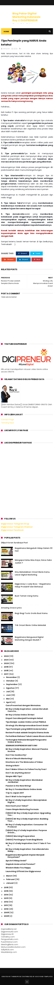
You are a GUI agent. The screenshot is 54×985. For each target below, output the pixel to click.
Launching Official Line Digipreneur (23, 871)
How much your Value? (17, 806)
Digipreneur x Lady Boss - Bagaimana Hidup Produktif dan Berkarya (33, 585)
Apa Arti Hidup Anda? (16, 860)
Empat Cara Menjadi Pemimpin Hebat (24, 718)
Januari (10, 883)
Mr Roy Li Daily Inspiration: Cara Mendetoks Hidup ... (27, 850)
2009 (6, 912)
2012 (6, 901)
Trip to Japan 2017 (15, 793)
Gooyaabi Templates (44, 976)
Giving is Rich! (12, 765)
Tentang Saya (7, 422)
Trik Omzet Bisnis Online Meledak (30, 625)
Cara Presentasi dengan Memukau (23, 705)
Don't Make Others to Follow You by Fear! (26, 769)
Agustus (10, 688)
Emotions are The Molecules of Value (24, 762)
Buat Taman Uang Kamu (26, 596)
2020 (6, 663)
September (12, 684)
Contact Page (7, 419)
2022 (6, 656)
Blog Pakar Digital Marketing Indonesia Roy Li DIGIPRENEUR (26, 17)
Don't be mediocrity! (16, 755)
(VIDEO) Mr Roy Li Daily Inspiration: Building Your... (27, 819)
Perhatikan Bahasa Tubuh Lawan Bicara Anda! (29, 736)
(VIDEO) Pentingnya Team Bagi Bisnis (24, 839)
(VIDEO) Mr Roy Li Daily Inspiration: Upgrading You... (28, 814)
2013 (6, 898)
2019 (6, 667)
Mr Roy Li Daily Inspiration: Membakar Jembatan (24, 781)
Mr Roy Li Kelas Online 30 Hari (20, 714)
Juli (8, 691)
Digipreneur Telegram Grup (15, 523)
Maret (9, 876)
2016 (6, 887)
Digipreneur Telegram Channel (17, 527)
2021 (6, 660)
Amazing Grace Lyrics (11, 607)
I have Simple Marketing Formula (22, 809)
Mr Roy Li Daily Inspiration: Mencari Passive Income (27, 750)
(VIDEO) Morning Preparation (20, 836)
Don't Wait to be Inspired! (18, 796)
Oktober (10, 680)
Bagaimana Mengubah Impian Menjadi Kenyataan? (25, 856)
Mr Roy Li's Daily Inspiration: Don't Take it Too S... (28, 844)
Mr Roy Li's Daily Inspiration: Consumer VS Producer (26, 825)
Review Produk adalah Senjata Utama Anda (27, 732)
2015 (6, 891)
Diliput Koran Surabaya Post (14, 542)
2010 (6, 909)
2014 (6, 894)
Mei (8, 698)
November (11, 677)
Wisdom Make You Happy (18, 867)
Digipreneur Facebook (12, 530)
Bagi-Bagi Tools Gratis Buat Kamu (31, 613)
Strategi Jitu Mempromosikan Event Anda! (27, 725)
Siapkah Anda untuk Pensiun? (20, 864)
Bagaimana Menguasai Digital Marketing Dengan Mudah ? (29, 638)
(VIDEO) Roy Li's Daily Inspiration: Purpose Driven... (26, 831)
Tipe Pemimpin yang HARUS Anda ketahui (26, 729)
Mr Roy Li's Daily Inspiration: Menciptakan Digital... (26, 801)
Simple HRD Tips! (14, 776)
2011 (6, 905)
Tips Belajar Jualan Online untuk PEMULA (26, 722)
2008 (6, 916)
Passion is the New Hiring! (18, 785)
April (8, 702)
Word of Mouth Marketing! (19, 758)
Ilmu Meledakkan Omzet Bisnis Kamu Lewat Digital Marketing (32, 573)
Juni (8, 695)
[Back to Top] (27, 982)
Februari (10, 879)
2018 (6, 670)
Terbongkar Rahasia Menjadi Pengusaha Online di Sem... (26, 740)
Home (6, 31)
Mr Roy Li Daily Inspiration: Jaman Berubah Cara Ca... (27, 710)
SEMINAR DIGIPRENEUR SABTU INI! (21, 745)
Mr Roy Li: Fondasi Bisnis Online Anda (24, 789)
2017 (6, 674)
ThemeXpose (16, 976)
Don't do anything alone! (18, 772)
